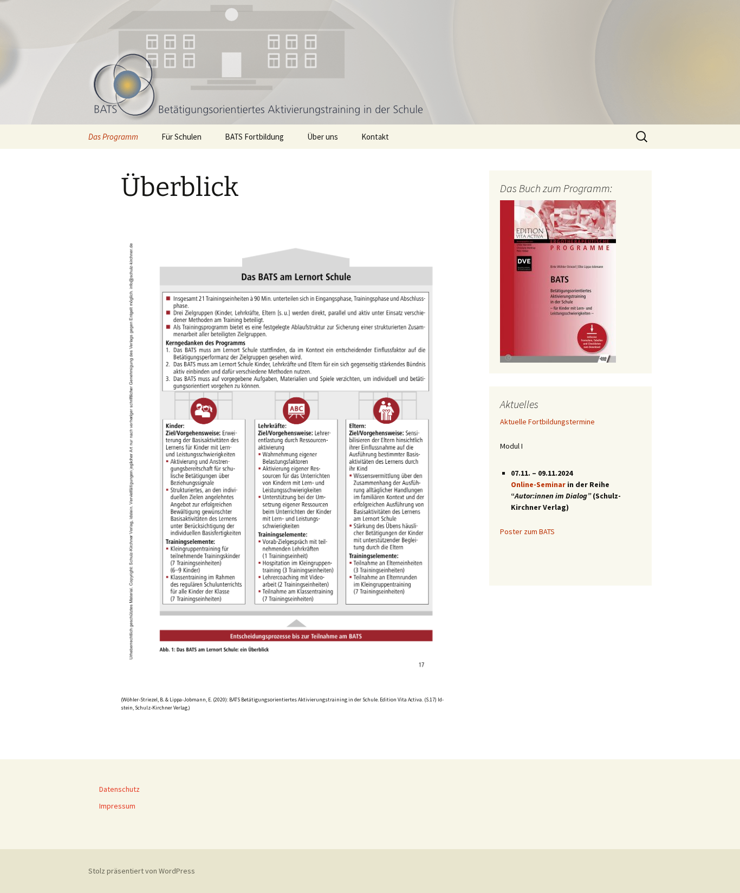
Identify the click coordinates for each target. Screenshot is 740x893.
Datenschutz (119, 789)
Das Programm (113, 137)
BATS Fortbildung (254, 137)
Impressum (117, 806)
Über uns (322, 137)
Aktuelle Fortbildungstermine (547, 421)
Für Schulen (181, 137)
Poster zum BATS (527, 531)
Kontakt (375, 137)
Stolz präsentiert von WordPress (141, 871)
